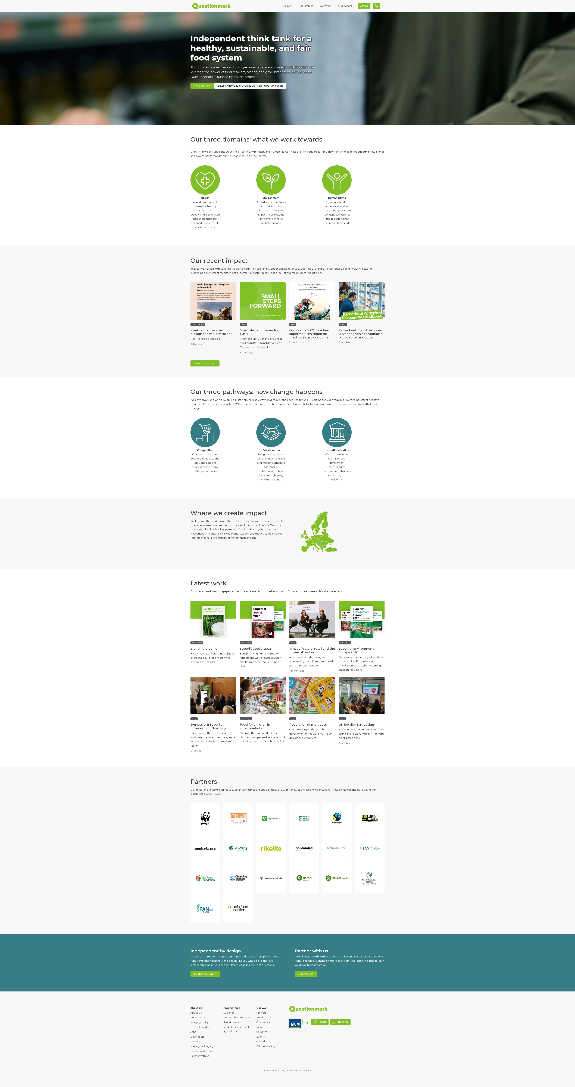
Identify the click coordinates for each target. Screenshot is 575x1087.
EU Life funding (265, 1046)
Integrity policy (199, 1022)
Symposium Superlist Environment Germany (208, 726)
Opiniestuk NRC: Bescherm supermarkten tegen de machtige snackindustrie (310, 333)
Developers (197, 1036)
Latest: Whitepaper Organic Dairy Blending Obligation (250, 85)
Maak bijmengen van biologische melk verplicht (211, 332)
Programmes (305, 5)
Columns (261, 1032)
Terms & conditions (201, 1027)
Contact (195, 1041)
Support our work (205, 973)
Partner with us (199, 1056)
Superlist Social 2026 (255, 648)
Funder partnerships (202, 1051)
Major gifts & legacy (202, 1046)
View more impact (205, 363)
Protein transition (233, 1022)
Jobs (193, 1032)
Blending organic (203, 648)
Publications (263, 1017)
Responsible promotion (237, 1017)
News (259, 1027)
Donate (364, 5)
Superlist (228, 1012)
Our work (326, 5)
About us (196, 1012)
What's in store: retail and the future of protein (312, 650)
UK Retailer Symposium (357, 724)
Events (260, 1036)
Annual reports (199, 1017)
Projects (261, 1012)
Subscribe (343, 1022)
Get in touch (306, 973)
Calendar (261, 1041)
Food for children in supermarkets (255, 726)
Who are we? (202, 85)
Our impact (345, 5)
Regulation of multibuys (308, 724)
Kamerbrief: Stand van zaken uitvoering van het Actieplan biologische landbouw (361, 333)
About (287, 5)
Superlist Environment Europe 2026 (356, 650)
